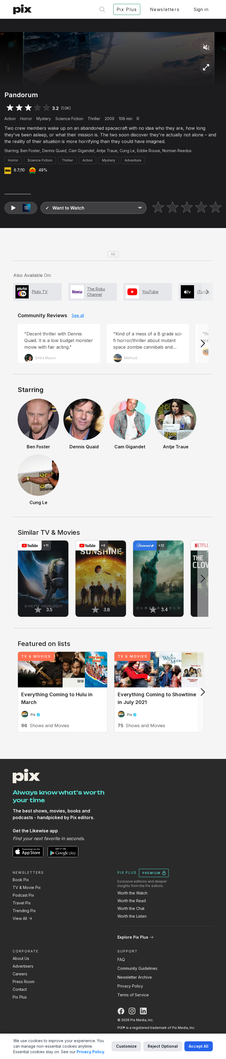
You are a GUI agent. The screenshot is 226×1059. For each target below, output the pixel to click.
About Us (21, 958)
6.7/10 (19, 170)
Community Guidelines (137, 968)
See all (78, 315)
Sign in (200, 9)
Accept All (198, 1046)
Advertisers (23, 966)
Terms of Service (133, 994)
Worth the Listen (132, 916)
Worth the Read (131, 900)
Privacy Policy (130, 986)
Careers (20, 973)
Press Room (23, 981)
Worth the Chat (130, 908)
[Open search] (102, 9)
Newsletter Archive (134, 977)
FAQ (121, 959)
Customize (126, 1046)
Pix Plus (20, 997)
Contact (20, 989)
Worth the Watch (132, 893)
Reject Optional (163, 1046)
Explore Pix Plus (132, 937)
